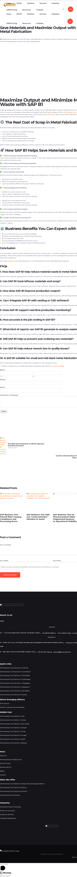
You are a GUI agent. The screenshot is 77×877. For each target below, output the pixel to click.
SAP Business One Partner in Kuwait (13, 735)
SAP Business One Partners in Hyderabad (15, 679)
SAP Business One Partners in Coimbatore (15, 672)
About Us (3, 755)
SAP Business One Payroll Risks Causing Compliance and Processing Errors (10, 518)
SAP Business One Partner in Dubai (13, 720)
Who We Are (4, 703)
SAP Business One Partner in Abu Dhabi (14, 724)
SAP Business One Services (10, 795)
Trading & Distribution (8, 818)
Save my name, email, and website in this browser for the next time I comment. (30, 567)
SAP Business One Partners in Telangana (15, 683)
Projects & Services (7, 814)
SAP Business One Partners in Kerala (13, 695)
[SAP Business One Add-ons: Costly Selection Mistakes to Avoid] (38, 502)
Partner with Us (5, 767)
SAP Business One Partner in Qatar (12, 739)
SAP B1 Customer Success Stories (12, 707)
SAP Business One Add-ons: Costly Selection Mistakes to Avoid (38, 517)
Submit (4, 411)
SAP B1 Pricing (5, 763)
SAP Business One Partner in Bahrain (13, 743)
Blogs (2, 771)
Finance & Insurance (7, 811)
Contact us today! (57, 366)
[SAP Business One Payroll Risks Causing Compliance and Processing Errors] (12, 502)
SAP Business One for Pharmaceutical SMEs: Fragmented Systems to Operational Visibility (65, 518)
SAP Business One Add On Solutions (13, 787)
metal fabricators (49, 114)
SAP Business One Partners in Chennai (14, 668)
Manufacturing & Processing (10, 807)
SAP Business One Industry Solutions (13, 791)
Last (33, 376)
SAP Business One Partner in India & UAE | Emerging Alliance (22, 784)
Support (3, 775)
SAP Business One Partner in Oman (13, 731)
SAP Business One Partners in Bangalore (15, 687)
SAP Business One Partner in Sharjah (13, 728)
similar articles (13, 261)
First (1, 376)
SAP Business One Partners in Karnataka (15, 691)
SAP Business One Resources (11, 759)
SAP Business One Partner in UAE (12, 716)
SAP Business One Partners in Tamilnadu (15, 675)
